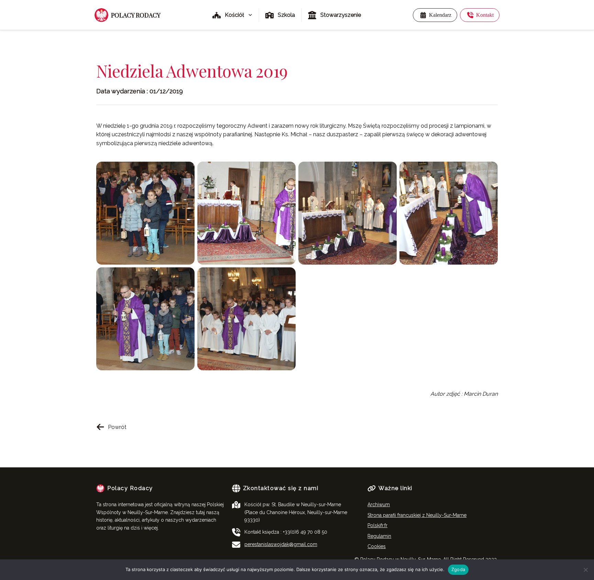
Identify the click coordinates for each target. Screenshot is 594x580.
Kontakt (485, 15)
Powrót (117, 427)
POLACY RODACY (136, 15)
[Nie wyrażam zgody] (585, 569)
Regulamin (379, 536)
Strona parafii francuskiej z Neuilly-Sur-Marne (416, 515)
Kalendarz (440, 15)
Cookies (376, 546)
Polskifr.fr (377, 525)
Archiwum (378, 504)
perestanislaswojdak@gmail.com (280, 544)
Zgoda (458, 569)
